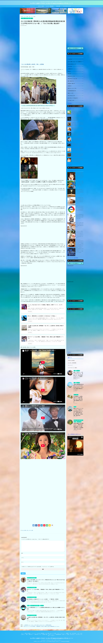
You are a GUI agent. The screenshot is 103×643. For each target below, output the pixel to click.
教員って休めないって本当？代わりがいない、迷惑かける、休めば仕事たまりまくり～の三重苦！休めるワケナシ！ (78, 375)
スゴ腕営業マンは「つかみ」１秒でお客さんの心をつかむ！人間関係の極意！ (38, 625)
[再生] (68, 53)
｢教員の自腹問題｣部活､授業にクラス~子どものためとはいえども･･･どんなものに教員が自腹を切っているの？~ (78, 387)
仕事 (70, 633)
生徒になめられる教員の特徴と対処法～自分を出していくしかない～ (77, 129)
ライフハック (62, 633)
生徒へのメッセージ (51, 634)
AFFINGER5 (67, 641)
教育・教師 (74, 633)
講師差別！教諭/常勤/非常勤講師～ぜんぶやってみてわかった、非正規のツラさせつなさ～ (77, 160)
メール (22, 557)
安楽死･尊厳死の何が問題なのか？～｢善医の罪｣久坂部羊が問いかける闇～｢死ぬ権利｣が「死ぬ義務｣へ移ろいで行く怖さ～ (78, 426)
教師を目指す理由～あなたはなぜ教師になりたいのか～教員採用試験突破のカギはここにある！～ (77, 155)
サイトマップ (32, 6)
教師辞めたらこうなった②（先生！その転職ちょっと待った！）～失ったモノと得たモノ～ (77, 144)
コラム (58, 633)
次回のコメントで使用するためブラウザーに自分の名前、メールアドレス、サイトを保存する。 (38, 566)
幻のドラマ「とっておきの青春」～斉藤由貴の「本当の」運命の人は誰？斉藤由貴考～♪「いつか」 (42, 626)
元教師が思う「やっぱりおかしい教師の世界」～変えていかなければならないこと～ (77, 124)
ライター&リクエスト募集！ (66, 6)
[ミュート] (79, 53)
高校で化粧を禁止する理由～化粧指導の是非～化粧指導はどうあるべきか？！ (77, 139)
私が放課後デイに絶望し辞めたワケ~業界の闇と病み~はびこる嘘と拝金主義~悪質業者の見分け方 (78, 399)
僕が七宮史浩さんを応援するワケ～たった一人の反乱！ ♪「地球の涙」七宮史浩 (42, 599)
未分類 (68, 634)
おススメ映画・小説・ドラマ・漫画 (27, 530)
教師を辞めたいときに (38, 634)
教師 (26, 634)
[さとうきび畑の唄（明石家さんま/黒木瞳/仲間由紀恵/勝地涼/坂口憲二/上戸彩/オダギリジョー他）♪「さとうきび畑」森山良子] (42, 525)
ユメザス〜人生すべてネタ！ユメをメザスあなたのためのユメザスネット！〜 (51, 3)
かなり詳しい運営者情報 (49, 6)
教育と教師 (58, 6)
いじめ (78, 633)
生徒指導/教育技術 (58, 634)
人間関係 (67, 633)
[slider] (81, 54)
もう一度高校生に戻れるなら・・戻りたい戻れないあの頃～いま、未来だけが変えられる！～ (79, 200)
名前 (22, 553)
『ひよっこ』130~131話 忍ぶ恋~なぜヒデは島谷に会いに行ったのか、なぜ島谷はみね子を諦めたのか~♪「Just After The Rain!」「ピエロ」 (79, 243)
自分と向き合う (72, 634)
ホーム (24, 6)
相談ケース (64, 634)
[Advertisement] (43, 36)
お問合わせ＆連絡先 (41, 6)
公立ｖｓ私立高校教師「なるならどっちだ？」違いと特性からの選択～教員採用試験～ (77, 119)
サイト (22, 562)
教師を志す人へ (31, 634)
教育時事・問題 (45, 634)
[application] (75, 54)
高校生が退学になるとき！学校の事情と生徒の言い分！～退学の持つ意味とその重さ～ (77, 134)
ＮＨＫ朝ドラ (53, 635)
